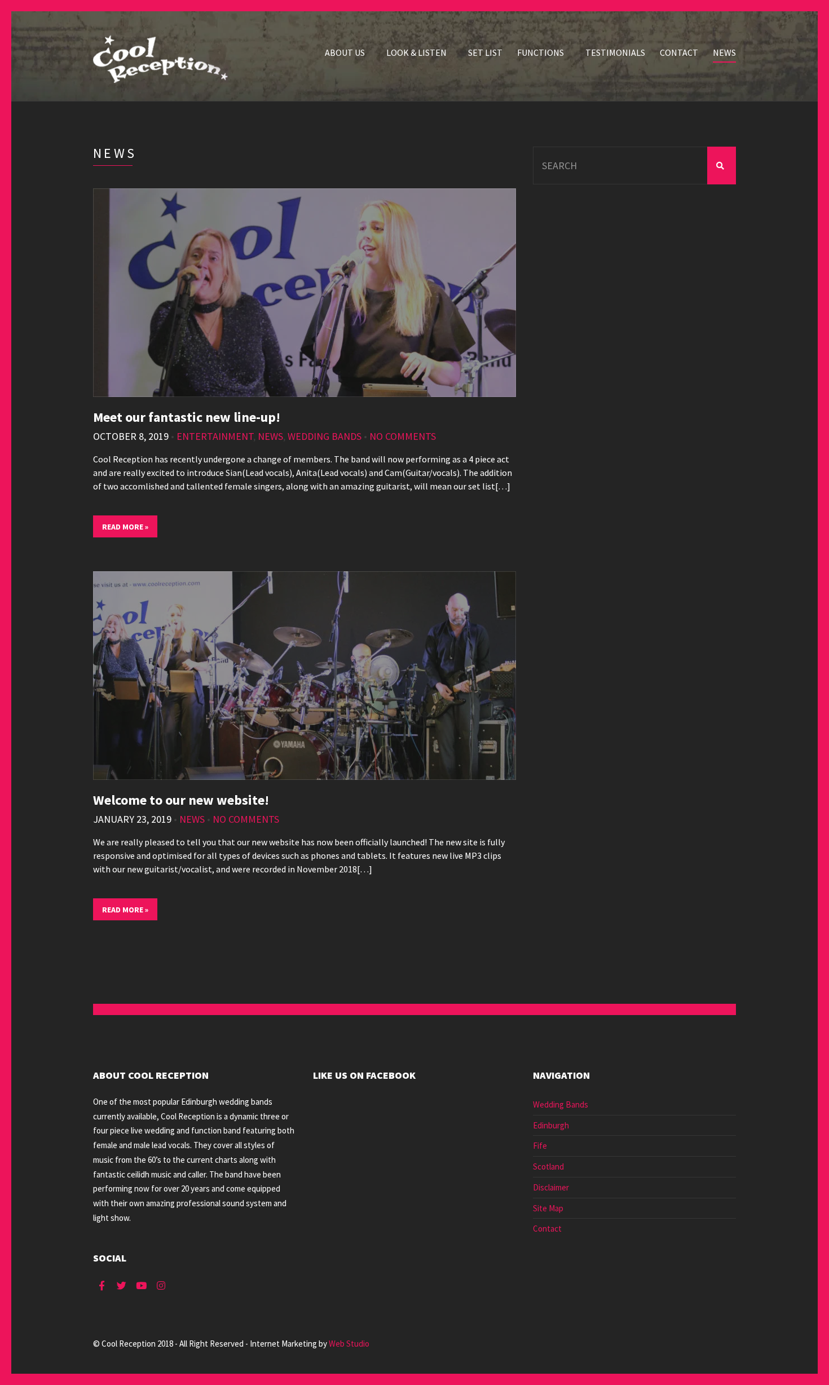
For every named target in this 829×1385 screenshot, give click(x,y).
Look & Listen (416, 52)
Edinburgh (551, 1125)
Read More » (125, 527)
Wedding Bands (324, 436)
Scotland (548, 1166)
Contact (679, 52)
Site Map (548, 1208)
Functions (540, 52)
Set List (485, 52)
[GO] (721, 165)
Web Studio (349, 1343)
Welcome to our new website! (181, 800)
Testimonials (615, 52)
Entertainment (215, 436)
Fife (540, 1145)
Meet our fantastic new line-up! (186, 417)
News (724, 52)
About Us (345, 52)
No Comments (402, 436)
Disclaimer (551, 1187)
